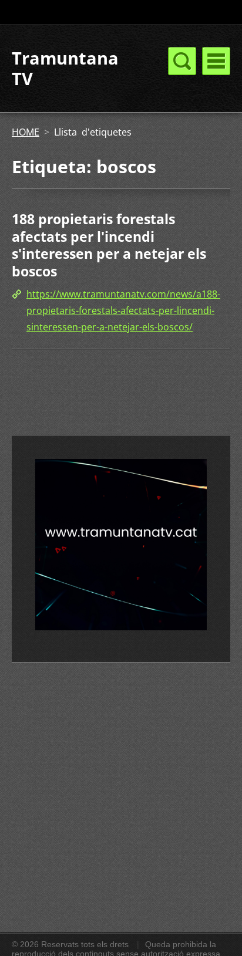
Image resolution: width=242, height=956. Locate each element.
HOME (25, 132)
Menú (216, 61)
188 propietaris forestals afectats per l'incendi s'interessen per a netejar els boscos (109, 245)
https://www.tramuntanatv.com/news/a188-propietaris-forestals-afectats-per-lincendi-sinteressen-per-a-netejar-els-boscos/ (123, 310)
